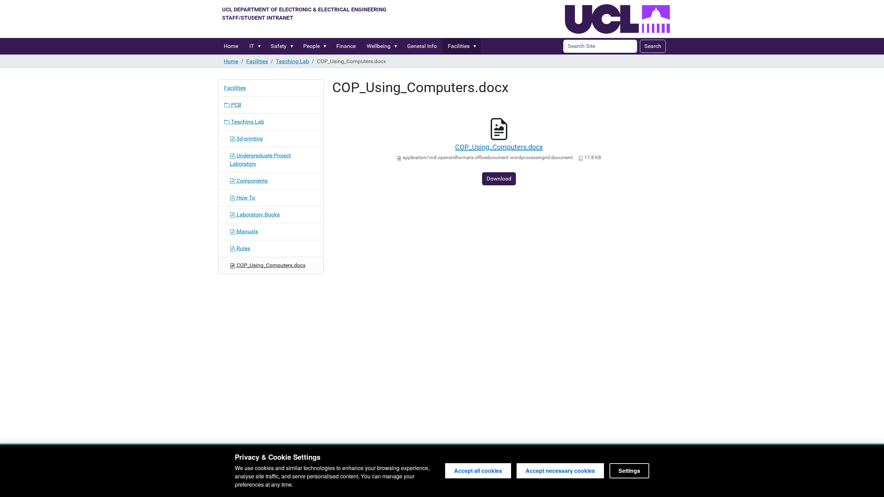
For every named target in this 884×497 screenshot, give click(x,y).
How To (245, 197)
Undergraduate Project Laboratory (260, 159)
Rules (242, 248)
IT (251, 46)
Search (652, 46)
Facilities (459, 46)
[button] (260, 46)
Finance (346, 46)
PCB (235, 104)
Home (231, 46)
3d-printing (249, 138)
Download (499, 178)
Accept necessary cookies (560, 471)
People (311, 46)
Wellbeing (379, 46)
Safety (279, 46)
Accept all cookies (478, 471)
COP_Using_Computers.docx (499, 147)
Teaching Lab (292, 61)
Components (251, 180)
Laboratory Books (257, 214)
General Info (422, 46)
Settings (629, 471)
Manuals (246, 231)
